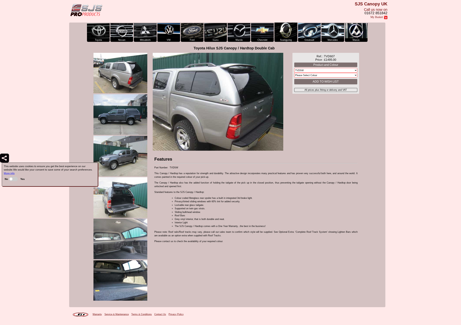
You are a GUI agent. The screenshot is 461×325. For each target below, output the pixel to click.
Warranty (97, 314)
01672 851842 (375, 13)
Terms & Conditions (141, 314)
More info (9, 173)
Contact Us (160, 314)
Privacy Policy (176, 314)
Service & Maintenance (116, 314)
